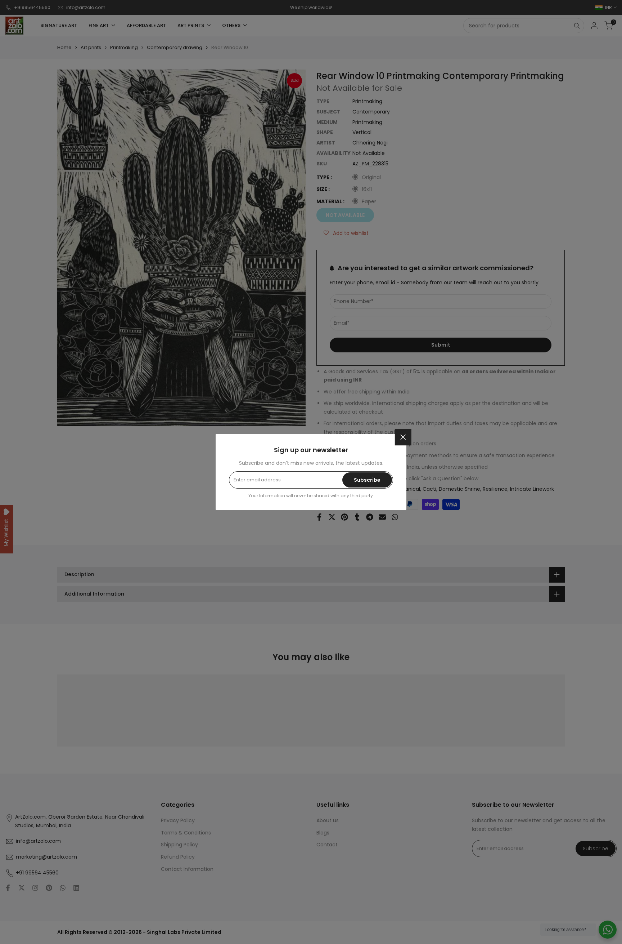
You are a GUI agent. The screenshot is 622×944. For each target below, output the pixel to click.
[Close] (403, 437)
